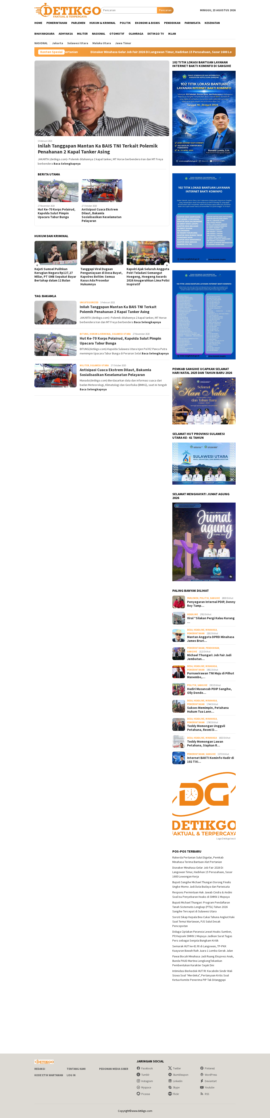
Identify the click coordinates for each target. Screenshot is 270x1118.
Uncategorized (89, 302)
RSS (207, 1094)
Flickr (176, 1094)
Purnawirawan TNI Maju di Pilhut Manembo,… (210, 675)
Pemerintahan (196, 633)
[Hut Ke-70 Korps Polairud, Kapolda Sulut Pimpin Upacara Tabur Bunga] (58, 190)
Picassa (145, 1094)
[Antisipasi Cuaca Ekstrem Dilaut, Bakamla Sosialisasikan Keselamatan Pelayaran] (102, 190)
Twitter (177, 1068)
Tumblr (145, 1075)
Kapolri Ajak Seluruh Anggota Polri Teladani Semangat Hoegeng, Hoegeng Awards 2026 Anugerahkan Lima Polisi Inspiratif (101, 276)
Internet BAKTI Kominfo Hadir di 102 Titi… (210, 760)
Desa (190, 629)
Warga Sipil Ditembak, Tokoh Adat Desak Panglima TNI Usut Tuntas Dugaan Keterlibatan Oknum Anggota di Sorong (147, 276)
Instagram (147, 1081)
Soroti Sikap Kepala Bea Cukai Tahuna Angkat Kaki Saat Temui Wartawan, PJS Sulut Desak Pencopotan (203, 921)
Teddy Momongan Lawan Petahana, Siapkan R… (205, 743)
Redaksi (39, 1069)
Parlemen (192, 598)
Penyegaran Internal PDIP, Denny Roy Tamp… (211, 604)
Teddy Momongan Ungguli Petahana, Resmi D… (206, 728)
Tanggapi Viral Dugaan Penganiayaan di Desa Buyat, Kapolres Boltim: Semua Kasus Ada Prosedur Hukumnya (55, 276)
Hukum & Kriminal (100, 333)
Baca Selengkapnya (67, 163)
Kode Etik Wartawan (48, 1075)
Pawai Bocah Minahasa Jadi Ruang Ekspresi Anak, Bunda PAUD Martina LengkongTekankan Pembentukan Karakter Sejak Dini (203, 960)
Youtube (209, 1087)
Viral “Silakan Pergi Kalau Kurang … (211, 620)
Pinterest (210, 1068)
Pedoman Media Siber (113, 1069)
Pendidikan (212, 647)
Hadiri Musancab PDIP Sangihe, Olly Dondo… (209, 691)
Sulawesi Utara (121, 333)
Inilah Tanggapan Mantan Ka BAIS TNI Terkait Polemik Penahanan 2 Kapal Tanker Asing (98, 149)
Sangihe (215, 598)
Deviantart (211, 1081)
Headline (192, 614)
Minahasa (211, 629)
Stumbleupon (180, 1075)
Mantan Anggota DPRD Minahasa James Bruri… (210, 639)
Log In (71, 1075)
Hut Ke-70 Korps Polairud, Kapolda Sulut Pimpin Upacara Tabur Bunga (56, 213)
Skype (176, 1087)
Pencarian (165, 10)
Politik (204, 598)
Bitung (84, 333)
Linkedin (177, 1081)
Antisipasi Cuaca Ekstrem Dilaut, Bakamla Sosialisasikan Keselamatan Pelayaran (102, 215)
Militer (84, 365)
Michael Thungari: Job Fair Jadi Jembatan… (209, 657)
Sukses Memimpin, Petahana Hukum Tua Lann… (208, 709)
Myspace (146, 1087)
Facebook (147, 1068)
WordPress (211, 1075)
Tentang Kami (76, 1069)
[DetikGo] (67, 10)
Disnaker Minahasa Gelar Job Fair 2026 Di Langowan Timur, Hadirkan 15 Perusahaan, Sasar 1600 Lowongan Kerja (124, 52)
